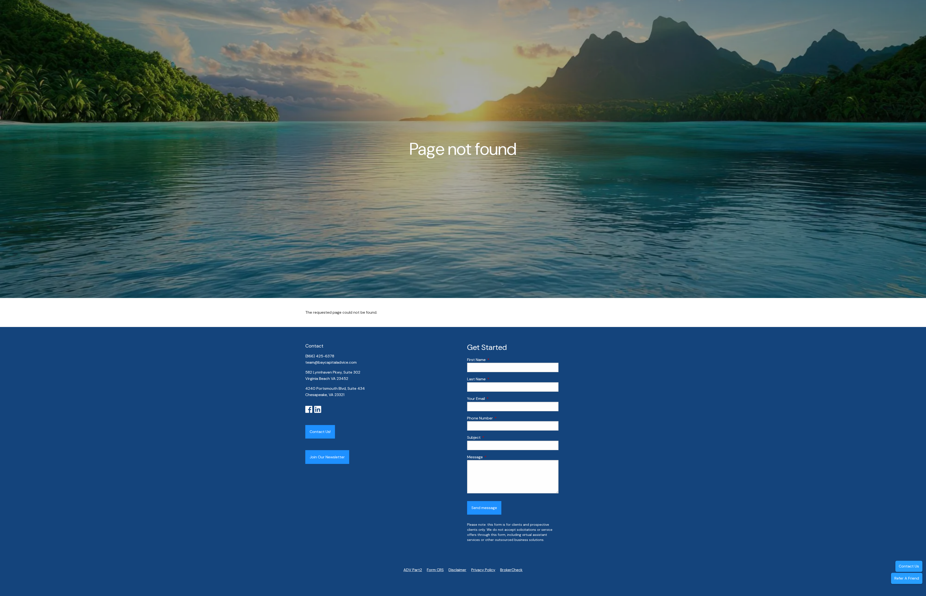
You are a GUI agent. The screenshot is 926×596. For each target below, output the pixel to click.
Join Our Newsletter (327, 457)
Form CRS (435, 569)
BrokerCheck (511, 569)
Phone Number (498, 418)
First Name (495, 359)
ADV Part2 (412, 569)
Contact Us (909, 566)
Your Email (494, 398)
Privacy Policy (483, 569)
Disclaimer (457, 569)
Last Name (495, 379)
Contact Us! (320, 431)
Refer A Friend (906, 578)
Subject (492, 437)
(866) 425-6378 (320, 356)
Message (493, 457)
